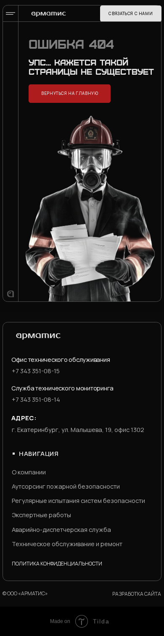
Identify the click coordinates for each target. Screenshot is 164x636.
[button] (130, 13)
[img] (49, 14)
